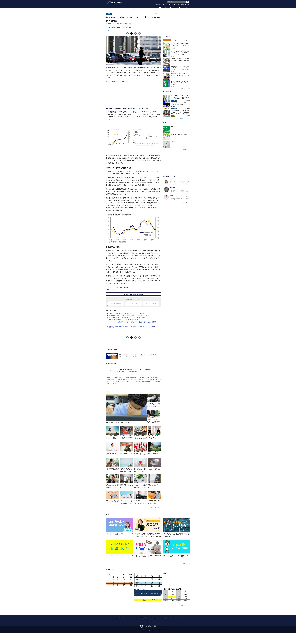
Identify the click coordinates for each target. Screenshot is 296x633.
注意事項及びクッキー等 (155, 618)
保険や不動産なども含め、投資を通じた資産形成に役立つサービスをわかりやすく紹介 (133, 326)
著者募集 (171, 618)
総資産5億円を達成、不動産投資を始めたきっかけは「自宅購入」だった (129, 315)
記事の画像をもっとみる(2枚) (133, 294)
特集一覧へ (186, 149)
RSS (175, 618)
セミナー (173, 4)
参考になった (133, 303)
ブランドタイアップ (183, 4)
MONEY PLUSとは (117, 618)
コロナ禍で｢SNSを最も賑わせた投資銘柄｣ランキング (123, 320)
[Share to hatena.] (139, 33)
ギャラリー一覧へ (184, 605)
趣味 (180, 7)
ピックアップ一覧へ (184, 118)
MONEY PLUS (109, 10)
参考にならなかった (151, 303)
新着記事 (158, 4)
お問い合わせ (165, 618)
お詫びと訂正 (180, 618)
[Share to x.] (131, 33)
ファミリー (185, 7)
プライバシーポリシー (144, 618)
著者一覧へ (186, 202)
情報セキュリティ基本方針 (132, 618)
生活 (160, 7)
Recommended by (154, 507)
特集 (167, 4)
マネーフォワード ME (148, 621)
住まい (175, 7)
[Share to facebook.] (127, 33)
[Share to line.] (135, 33)
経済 (108, 30)
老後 (170, 7)
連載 (163, 4)
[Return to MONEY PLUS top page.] (114, 3)
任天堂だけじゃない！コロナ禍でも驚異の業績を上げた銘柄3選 (126, 313)
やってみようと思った (115, 303)
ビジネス (165, 7)
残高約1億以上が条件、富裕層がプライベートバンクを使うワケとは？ (128, 318)
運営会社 (124, 618)
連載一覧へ (186, 563)
